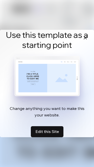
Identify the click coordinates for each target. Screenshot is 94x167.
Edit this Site (47, 131)
